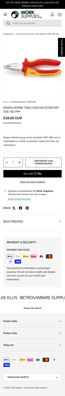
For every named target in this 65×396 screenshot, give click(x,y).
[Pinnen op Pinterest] (27, 208)
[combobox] (32, 23)
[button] (59, 14)
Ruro (5, 101)
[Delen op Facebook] (20, 208)
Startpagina (8, 34)
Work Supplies (16, 387)
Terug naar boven (33, 308)
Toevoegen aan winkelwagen (43, 162)
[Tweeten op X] (13, 208)
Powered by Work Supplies (35, 387)
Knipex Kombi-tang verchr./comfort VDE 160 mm (37, 34)
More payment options (32, 181)
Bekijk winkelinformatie (19, 199)
